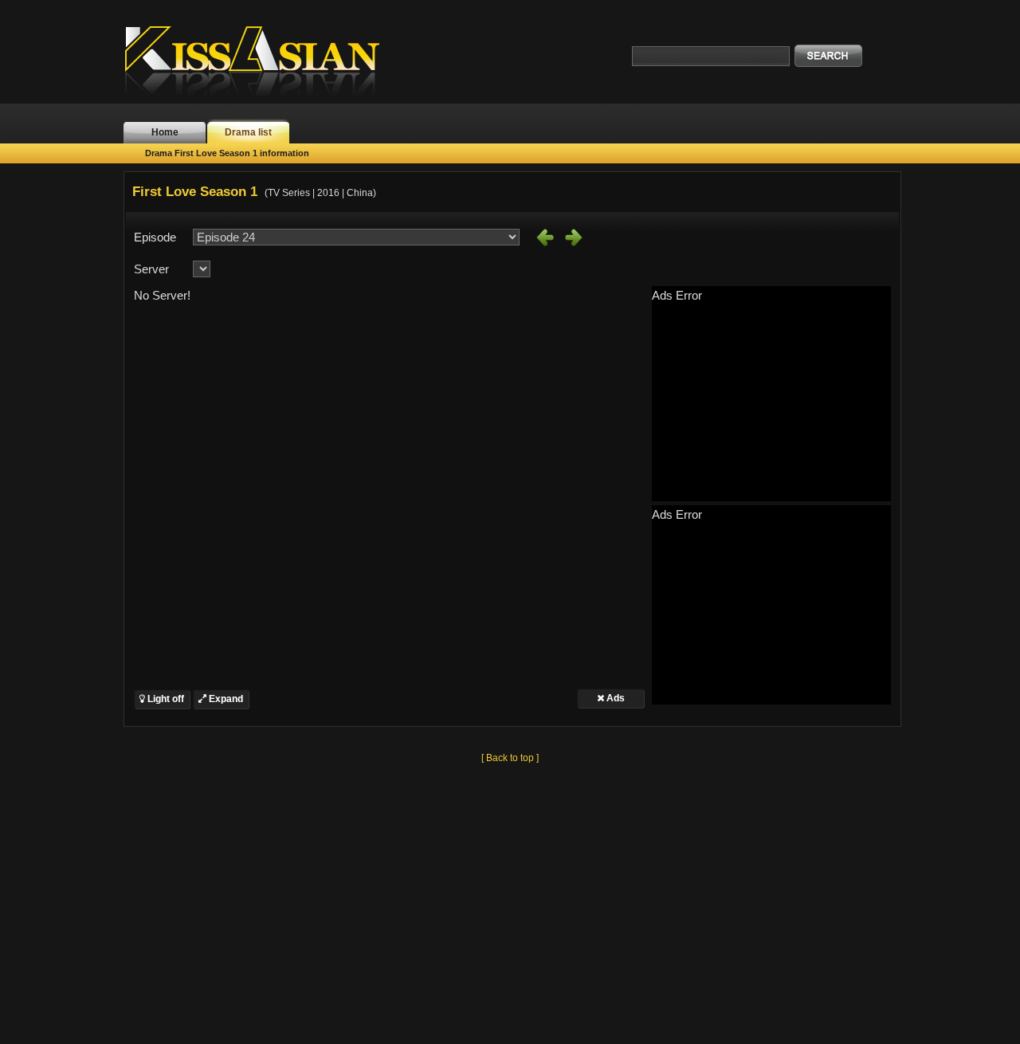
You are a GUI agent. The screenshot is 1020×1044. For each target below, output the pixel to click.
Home (164, 132)
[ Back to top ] (510, 757)
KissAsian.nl (263, 60)
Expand (224, 699)
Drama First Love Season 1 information (227, 153)
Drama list (248, 132)
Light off (164, 699)
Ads (614, 698)
